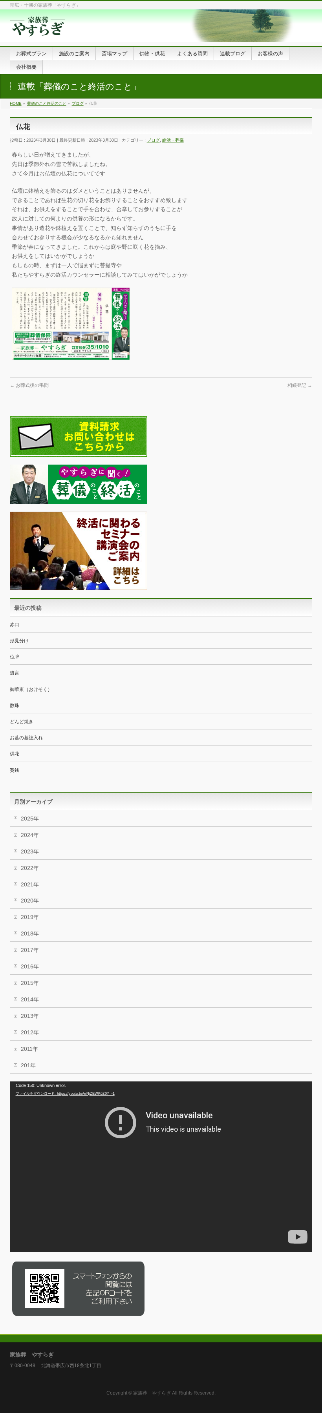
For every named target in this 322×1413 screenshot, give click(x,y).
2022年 (30, 868)
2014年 (30, 999)
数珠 (14, 705)
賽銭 (14, 770)
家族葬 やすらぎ (152, 1393)
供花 (14, 754)
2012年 (30, 1032)
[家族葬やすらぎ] (37, 31)
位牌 (14, 657)
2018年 (30, 933)
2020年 (30, 900)
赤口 (14, 624)
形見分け (19, 641)
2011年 (29, 1049)
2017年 (30, 950)
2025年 (30, 818)
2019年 (30, 917)
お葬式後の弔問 (29, 385)
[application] (161, 1166)
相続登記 (299, 385)
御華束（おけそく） (31, 689)
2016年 (30, 966)
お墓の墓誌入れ (26, 737)
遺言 (14, 673)
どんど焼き (21, 721)
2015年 (30, 983)
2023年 (30, 851)
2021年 (30, 884)
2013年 (30, 1016)
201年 (28, 1065)
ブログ (153, 140)
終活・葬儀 (173, 140)
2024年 (30, 835)
